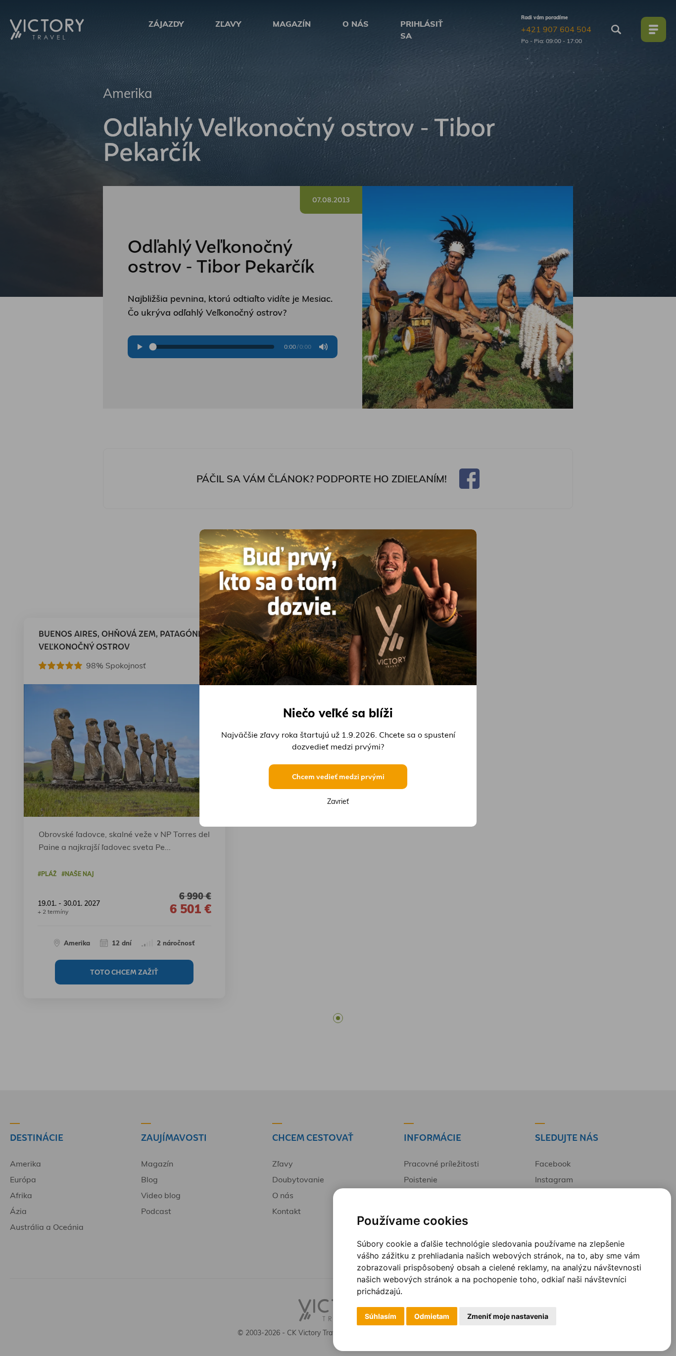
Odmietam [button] (431, 1316)
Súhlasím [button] (380, 1316)
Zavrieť (338, 801)
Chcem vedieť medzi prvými (338, 776)
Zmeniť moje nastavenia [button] (507, 1316)
